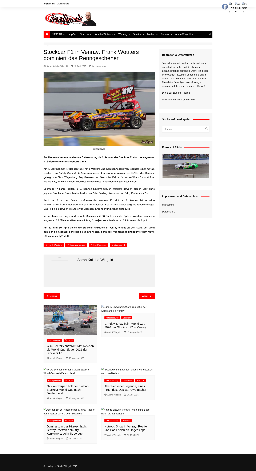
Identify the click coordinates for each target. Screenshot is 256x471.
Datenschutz (63, 3)
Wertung (122, 34)
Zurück (53, 296)
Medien (151, 34)
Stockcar (84, 34)
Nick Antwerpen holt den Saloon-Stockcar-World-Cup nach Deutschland (68, 390)
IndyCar (72, 34)
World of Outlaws (104, 34)
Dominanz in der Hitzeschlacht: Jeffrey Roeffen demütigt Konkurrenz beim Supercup (67, 430)
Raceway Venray (77, 245)
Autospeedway (99, 66)
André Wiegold (183, 34)
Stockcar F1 (119, 245)
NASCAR (57, 34)
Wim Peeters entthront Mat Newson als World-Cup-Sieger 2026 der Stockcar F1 (70, 349)
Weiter (145, 296)
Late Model (127, 380)
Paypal (186, 93)
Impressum (49, 3)
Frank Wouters (55, 245)
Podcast (165, 34)
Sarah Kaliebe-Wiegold (57, 66)
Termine (137, 34)
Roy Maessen (99, 245)
